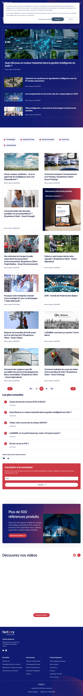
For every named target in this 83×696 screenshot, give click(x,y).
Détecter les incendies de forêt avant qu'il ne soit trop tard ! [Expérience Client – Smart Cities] (20, 335)
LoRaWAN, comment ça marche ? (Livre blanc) (61, 333)
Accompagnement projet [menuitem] (33, 664)
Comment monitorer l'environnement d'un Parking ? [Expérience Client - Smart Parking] (60, 177)
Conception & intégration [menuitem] (33, 670)
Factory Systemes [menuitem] (56, 657)
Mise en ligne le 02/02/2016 (52, 304)
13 (46, 389)
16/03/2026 (12, 416)
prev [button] (74, 555)
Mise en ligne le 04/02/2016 (52, 267)
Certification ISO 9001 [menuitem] (56, 674)
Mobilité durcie (12, 589)
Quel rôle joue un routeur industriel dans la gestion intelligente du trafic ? (40, 64)
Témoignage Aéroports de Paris (15, 593)
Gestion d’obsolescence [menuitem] (33, 667)
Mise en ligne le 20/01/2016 (52, 341)
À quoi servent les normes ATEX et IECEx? (27, 402)
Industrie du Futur (28, 139)
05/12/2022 (12, 447)
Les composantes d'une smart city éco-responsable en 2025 (51, 94)
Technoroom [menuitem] (53, 667)
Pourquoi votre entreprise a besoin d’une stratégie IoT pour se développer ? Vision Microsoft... (21, 298)
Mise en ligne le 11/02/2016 (11, 267)
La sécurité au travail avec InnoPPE (67, 595)
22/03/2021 (12, 436)
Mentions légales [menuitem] (33, 692)
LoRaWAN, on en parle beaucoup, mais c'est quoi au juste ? (34, 433)
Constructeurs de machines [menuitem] (10, 670)
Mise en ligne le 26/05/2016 (12, 183)
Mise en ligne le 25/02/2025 (33, 114)
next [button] (79, 555)
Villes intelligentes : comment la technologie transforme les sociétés (50, 109)
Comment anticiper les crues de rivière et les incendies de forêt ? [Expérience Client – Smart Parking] (61, 372)
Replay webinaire (66, 585)
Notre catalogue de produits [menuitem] (58, 661)
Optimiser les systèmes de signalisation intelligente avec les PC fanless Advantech (51, 79)
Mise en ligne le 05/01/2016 (11, 381)
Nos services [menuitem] (30, 657)
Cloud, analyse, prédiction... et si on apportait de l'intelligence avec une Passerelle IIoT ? (19, 177)
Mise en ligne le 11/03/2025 (33, 100)
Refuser (71, 19)
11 (36, 389)
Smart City (65, 139)
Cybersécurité (11, 145)
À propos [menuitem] (52, 670)
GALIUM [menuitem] (28, 674)
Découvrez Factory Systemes (40, 590)
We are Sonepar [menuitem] (54, 677)
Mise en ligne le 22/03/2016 (52, 183)
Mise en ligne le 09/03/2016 (12, 228)
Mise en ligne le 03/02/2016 (12, 304)
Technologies (10, 139)
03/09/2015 (12, 426)
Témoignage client (13, 585)
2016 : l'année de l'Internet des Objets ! (61, 296)
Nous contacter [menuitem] (54, 664)
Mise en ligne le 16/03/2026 (13, 69)
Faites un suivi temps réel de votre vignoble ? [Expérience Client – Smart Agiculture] (60, 259)
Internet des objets (48, 139)
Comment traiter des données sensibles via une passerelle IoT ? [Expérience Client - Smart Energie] (19, 213)
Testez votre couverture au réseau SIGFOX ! (28, 422)
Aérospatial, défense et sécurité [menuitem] (11, 664)
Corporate (37, 585)
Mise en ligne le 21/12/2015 (51, 381)
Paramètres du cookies (44, 19)
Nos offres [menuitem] (5, 657)
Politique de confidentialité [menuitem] (47, 692)
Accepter (57, 19)
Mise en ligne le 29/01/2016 (11, 341)
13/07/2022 (12, 405)
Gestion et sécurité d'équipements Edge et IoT (69, 590)
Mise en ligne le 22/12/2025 (33, 86)
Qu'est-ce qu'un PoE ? (19, 443)
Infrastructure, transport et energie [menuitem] (12, 667)
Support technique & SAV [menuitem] (33, 661)
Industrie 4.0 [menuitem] (5, 661)
